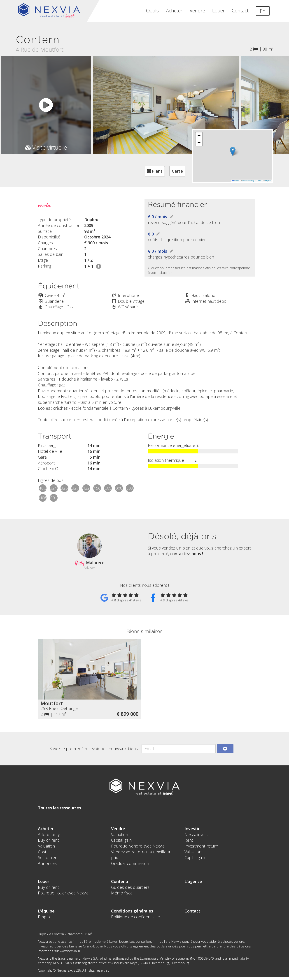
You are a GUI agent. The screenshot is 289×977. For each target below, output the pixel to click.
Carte (177, 171)
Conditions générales (132, 911)
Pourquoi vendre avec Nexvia (137, 846)
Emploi (44, 916)
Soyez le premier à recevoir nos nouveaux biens (93, 748)
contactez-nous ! (186, 553)
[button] (232, 151)
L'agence (193, 881)
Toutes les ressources (59, 808)
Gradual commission (130, 863)
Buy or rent (48, 840)
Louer (218, 10)
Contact (240, 10)
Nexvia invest (196, 834)
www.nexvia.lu (70, 951)
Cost (42, 852)
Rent (188, 840)
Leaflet (236, 180)
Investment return (201, 846)
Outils (152, 10)
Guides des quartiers (130, 887)
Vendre (197, 10)
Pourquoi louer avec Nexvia (63, 893)
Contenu (119, 881)
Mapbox (268, 180)
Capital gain (121, 840)
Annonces (47, 863)
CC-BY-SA (259, 180)
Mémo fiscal (122, 893)
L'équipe (46, 911)
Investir (192, 828)
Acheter (174, 10)
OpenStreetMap (248, 180)
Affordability (49, 834)
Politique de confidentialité (135, 916)
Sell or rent (48, 857)
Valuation (46, 846)
